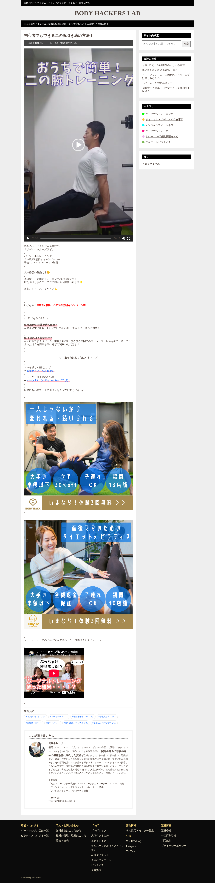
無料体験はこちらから (68, 830)
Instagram (131, 846)
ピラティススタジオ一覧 (35, 835)
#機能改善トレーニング (83, 716)
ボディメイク (98, 840)
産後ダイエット (100, 855)
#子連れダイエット (107, 716)
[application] (78, 145)
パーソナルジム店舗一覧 (35, 830)
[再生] (28, 238)
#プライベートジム (59, 716)
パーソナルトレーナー (158, 130)
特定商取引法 (168, 835)
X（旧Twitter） (134, 841)
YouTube (130, 851)
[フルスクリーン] (128, 238)
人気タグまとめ (151, 164)
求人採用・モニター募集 (140, 830)
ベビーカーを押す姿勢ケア (157, 83)
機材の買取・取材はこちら (71, 835)
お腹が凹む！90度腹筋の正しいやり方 (163, 65)
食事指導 (96, 870)
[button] (78, 145)
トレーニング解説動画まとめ (62, 43)
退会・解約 (62, 840)
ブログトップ (98, 830)
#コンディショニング (35, 716)
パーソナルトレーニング (159, 113)
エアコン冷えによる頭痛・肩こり (161, 70)
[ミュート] (123, 238)
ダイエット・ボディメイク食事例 (164, 119)
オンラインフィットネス (159, 125)
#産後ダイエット (33, 723)
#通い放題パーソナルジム (76, 723)
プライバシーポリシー (173, 845)
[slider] (75, 238)
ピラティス (97, 865)
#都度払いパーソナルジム (104, 723)
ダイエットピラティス (158, 142)
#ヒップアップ (52, 723)
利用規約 (166, 840)
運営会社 (166, 830)
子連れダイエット (101, 860)
